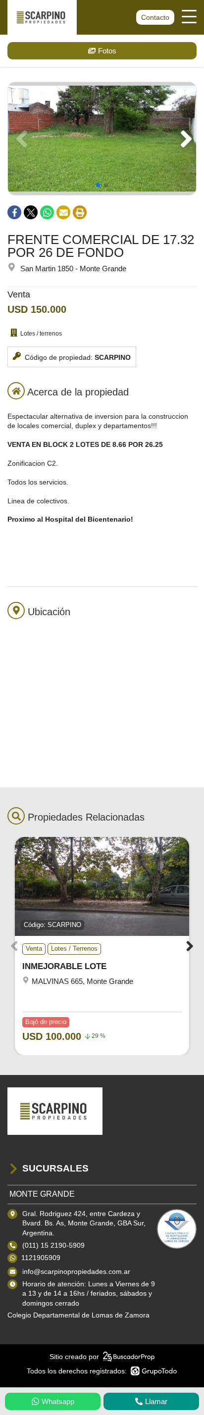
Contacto (155, 17)
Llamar (156, 1401)
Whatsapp (58, 1401)
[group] (102, 138)
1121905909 (40, 1258)
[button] (184, 138)
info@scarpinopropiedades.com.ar (76, 1271)
